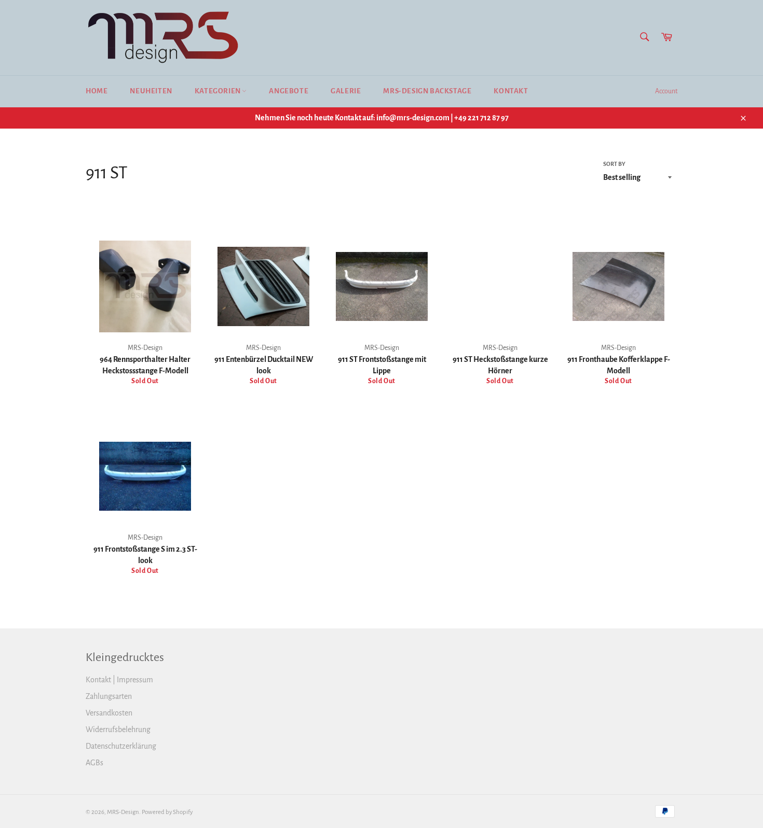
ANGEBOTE (288, 91)
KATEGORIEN (218, 91)
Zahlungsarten (109, 696)
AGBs (94, 763)
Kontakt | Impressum (119, 680)
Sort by (614, 164)
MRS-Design (123, 812)
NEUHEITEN (151, 91)
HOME (96, 91)
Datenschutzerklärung (121, 746)
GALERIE (346, 91)
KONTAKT (511, 91)
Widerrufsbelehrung (118, 729)
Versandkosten (109, 713)
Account (666, 91)
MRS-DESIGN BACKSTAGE (427, 91)
